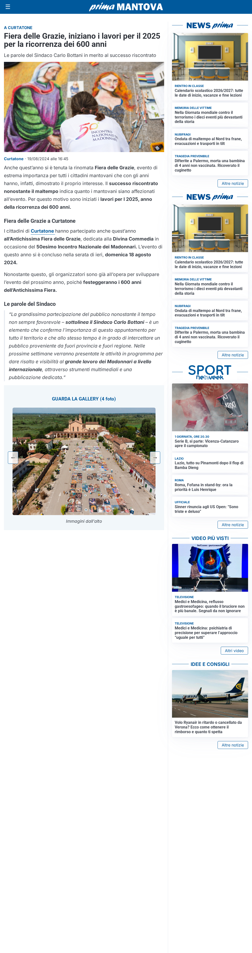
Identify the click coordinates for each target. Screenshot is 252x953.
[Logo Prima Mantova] (126, 6)
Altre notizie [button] (233, 183)
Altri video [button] (234, 650)
